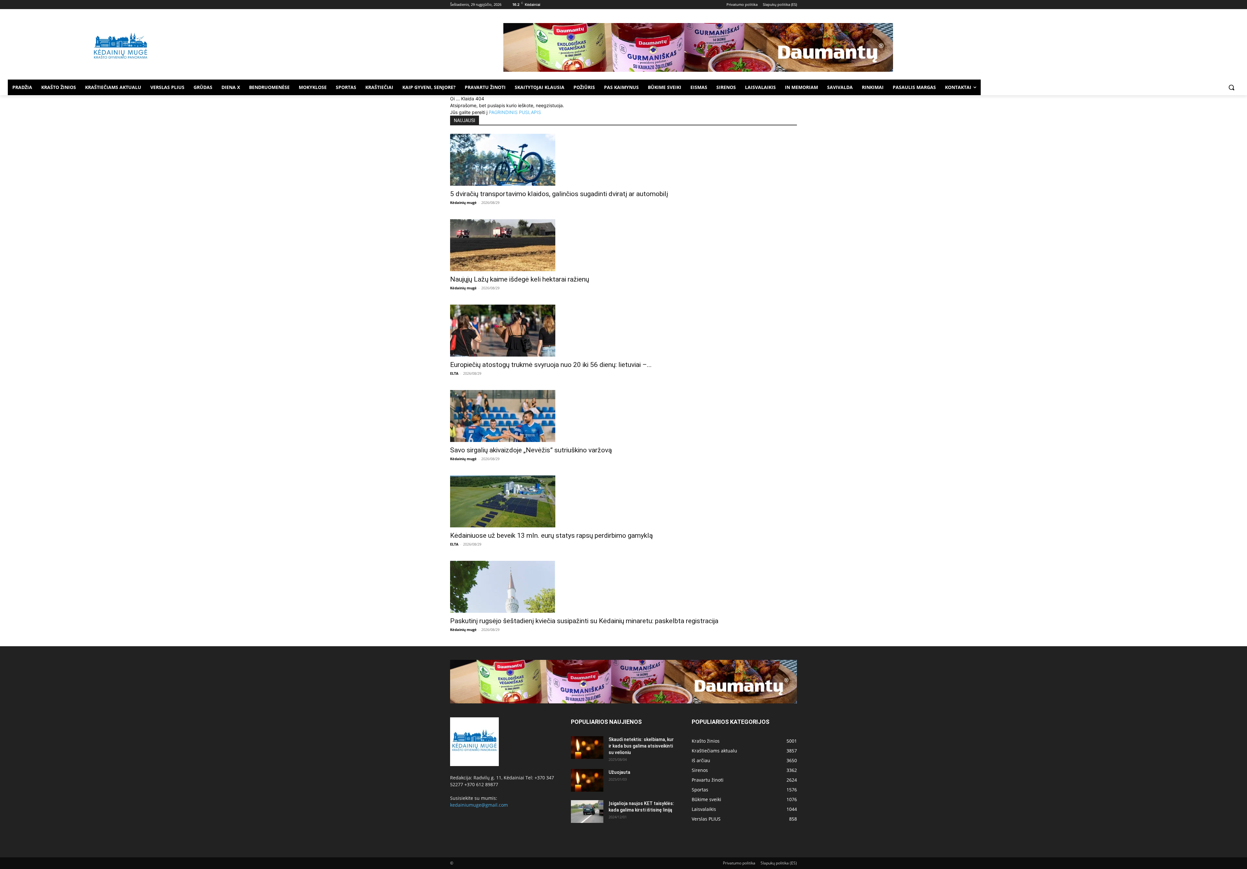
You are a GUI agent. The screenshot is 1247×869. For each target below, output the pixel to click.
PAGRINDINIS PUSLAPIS (515, 112)
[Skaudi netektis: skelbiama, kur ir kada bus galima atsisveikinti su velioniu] (587, 747)
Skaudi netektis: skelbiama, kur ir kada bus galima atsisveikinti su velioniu (641, 746)
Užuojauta (619, 772)
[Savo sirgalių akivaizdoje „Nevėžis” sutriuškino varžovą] (623, 416)
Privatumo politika (739, 863)
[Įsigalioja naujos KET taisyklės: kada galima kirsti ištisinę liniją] (587, 811)
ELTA (454, 373)
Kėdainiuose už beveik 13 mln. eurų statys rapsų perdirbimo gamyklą (551, 535)
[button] (1231, 87)
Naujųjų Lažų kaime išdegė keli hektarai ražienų (519, 279)
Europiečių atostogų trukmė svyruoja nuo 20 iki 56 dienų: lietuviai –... (551, 365)
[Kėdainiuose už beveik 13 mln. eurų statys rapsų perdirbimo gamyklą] (623, 501)
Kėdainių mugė (463, 202)
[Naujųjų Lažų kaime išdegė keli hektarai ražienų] (623, 245)
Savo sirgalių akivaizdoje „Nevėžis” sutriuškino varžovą (531, 450)
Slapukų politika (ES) (779, 863)
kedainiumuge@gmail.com (479, 805)
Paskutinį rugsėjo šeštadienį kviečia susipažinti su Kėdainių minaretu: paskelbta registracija (584, 621)
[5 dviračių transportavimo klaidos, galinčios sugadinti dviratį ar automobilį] (623, 160)
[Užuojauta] (587, 780)
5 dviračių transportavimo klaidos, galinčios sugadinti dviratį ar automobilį (559, 194)
